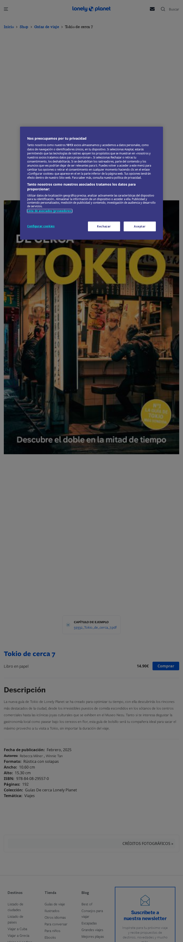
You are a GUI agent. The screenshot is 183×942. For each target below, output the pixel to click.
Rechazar (104, 226)
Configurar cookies (41, 226)
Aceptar (140, 226)
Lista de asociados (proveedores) (49, 211)
